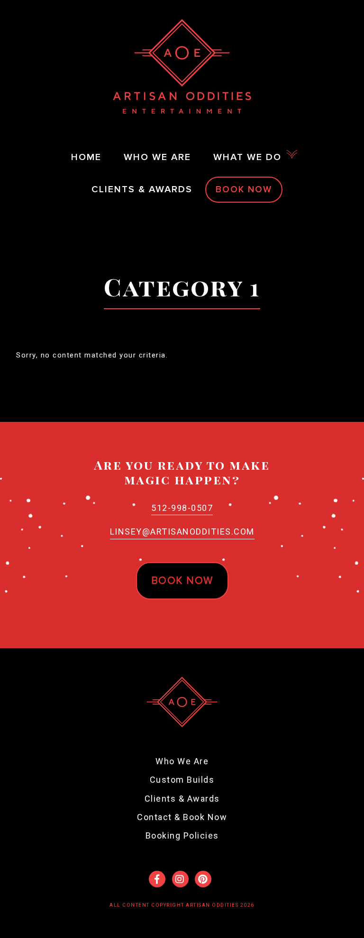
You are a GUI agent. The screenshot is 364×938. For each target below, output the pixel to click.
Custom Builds (182, 780)
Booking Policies (182, 835)
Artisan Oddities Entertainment (182, 66)
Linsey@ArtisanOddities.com (182, 531)
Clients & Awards (182, 799)
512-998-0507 (182, 508)
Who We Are (182, 761)
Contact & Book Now (182, 817)
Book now (182, 580)
